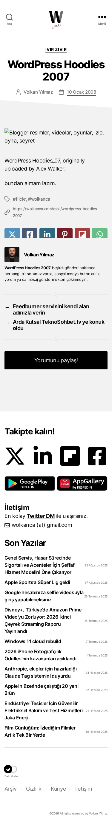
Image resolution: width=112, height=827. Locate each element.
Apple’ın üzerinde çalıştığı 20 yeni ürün (41, 689)
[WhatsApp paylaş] (100, 234)
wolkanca (40, 199)
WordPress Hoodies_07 (32, 160)
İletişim (83, 789)
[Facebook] (97, 456)
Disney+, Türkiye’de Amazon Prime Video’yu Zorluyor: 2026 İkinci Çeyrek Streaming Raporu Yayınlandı (42, 620)
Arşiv (10, 789)
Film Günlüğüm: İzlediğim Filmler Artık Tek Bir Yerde (39, 731)
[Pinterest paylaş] (65, 234)
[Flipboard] (70, 456)
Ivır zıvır (56, 49)
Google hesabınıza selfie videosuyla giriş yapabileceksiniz (44, 596)
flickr (21, 199)
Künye (58, 789)
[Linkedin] (42, 456)
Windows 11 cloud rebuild (32, 641)
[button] (29, 484)
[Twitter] (14, 456)
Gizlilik (33, 789)
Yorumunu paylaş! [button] (56, 360)
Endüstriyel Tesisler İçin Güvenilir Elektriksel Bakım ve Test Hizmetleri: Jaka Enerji (44, 710)
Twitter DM (41, 516)
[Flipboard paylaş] (82, 234)
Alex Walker (50, 168)
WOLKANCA (56, 17)
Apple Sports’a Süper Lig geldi (37, 582)
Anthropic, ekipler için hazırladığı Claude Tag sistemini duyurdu (40, 672)
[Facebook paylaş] (30, 234)
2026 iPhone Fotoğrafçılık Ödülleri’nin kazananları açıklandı (40, 655)
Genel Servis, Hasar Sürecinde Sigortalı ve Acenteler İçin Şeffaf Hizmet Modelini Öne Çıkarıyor (39, 565)
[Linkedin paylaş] (47, 234)
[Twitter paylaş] (12, 234)
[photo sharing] (56, 140)
